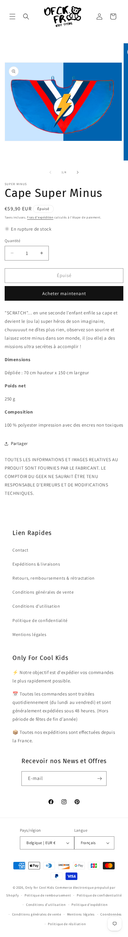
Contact (20, 550)
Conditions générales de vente (43, 592)
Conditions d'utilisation (36, 606)
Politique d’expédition (89, 904)
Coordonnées (111, 914)
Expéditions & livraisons (36, 564)
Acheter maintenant (64, 293)
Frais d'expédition (40, 217)
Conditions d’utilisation (46, 904)
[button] (12, 16)
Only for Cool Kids (39, 887)
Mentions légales (29, 634)
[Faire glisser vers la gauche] (50, 172)
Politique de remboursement (48, 895)
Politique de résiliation (67, 924)
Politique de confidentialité (40, 620)
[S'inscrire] (99, 778)
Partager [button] (19, 443)
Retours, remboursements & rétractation (53, 578)
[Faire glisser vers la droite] (78, 172)
